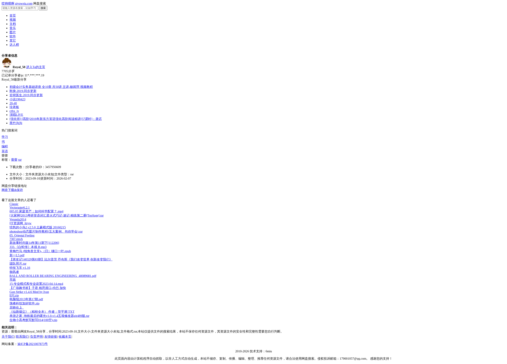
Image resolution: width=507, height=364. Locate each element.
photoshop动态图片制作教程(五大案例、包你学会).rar (46, 231)
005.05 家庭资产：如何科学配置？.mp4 (36, 211)
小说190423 (17, 99)
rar (20, 159)
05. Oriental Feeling (22, 235)
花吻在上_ (17, 307)
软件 (13, 36)
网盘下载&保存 (12, 190)
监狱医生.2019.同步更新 (26, 95)
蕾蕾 (14, 159)
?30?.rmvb (16, 239)
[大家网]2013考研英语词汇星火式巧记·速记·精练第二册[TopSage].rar (57, 215)
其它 (13, 40)
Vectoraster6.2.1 (20, 207)
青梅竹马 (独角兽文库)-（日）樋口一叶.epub (40, 251)
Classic (14, 204)
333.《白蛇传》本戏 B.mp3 (28, 247)
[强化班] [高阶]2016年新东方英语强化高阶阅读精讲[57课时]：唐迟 (56, 119)
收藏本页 (65, 336)
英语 (5, 151)
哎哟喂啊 (8, 3)
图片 (13, 32)
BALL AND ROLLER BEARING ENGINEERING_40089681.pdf (53, 276)
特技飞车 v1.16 (20, 267)
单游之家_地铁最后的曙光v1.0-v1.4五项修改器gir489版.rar (49, 315)
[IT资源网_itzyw (20, 223)
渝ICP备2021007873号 (32, 344)
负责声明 (36, 336)
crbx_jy (14, 111)
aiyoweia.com (23, 3)
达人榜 (14, 44)
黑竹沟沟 (16, 123)
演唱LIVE (16, 114)
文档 (13, 24)
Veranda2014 (18, 219)
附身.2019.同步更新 (23, 91)
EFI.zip (14, 295)
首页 (13, 15)
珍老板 (14, 107)
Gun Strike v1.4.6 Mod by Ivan (29, 292)
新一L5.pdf (17, 255)
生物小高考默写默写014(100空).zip (33, 320)
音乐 (13, 28)
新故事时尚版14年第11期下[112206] (34, 242)
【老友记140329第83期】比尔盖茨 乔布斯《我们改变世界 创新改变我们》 (61, 259)
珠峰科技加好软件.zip (24, 303)
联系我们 (22, 336)
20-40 (13, 103)
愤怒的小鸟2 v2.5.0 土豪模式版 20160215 (38, 227)
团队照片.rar (18, 263)
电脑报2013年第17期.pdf (26, 299)
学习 (5, 137)
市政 (13, 279)
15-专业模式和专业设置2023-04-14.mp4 (36, 283)
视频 (13, 19)
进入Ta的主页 (35, 67)
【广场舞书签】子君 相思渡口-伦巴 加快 (38, 288)
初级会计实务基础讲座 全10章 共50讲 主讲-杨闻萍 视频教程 (51, 86)
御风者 (14, 272)
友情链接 (50, 336)
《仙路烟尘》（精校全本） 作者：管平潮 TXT (42, 311)
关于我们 (8, 336)
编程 (5, 146)
